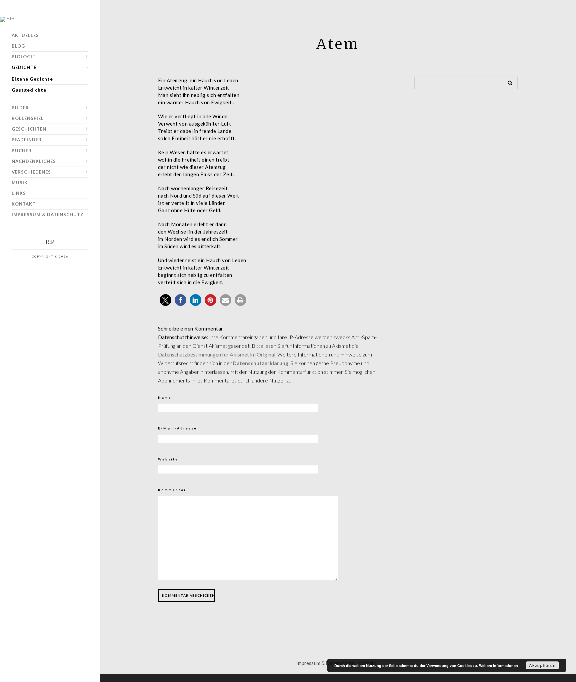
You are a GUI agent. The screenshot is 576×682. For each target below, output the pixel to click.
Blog (18, 46)
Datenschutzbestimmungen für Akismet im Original (216, 354)
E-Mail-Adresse (179, 428)
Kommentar (174, 490)
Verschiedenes (31, 172)
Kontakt (24, 204)
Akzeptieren (542, 665)
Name (167, 397)
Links (19, 193)
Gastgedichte (29, 90)
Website (168, 459)
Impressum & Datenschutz (48, 214)
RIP (50, 242)
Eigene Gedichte (32, 79)
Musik (20, 182)
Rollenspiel (28, 118)
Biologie (23, 56)
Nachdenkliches (34, 161)
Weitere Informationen (498, 665)
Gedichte (24, 67)
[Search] (508, 81)
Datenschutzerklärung (260, 363)
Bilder (20, 107)
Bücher (22, 150)
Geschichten (29, 129)
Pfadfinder (27, 139)
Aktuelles (25, 35)
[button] (165, 300)
